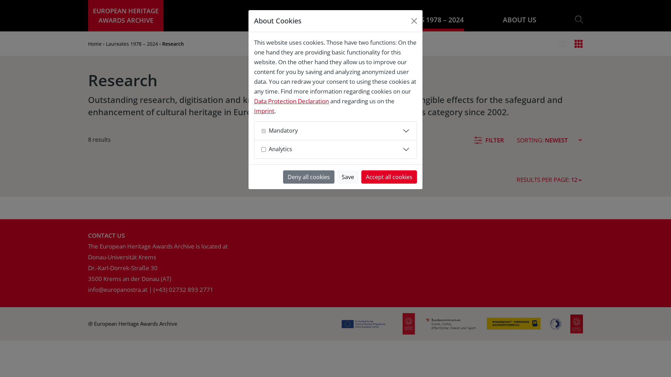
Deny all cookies (309, 177)
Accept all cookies (389, 177)
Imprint (264, 111)
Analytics (280, 149)
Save (348, 177)
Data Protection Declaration (291, 101)
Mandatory (283, 130)
